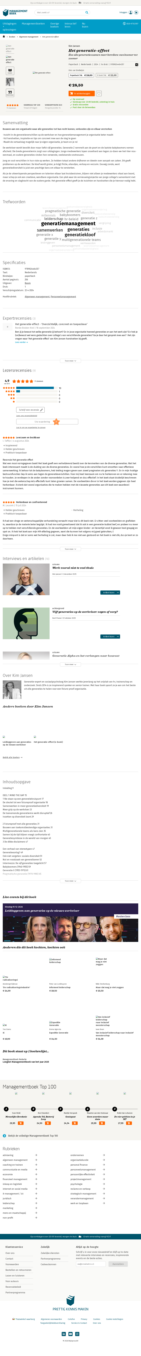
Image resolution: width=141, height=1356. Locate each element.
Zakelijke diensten (50, 1253)
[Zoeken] (86, 12)
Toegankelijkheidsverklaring (52, 1323)
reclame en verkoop (80, 1189)
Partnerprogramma (15, 1292)
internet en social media (15, 1189)
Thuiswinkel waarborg (25, 1319)
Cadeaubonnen (48, 1264)
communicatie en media (15, 1169)
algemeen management (15, 1160)
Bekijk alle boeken (11, 757)
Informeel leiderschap (59, 987)
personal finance (79, 1165)
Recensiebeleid (13, 1287)
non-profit (8, 1217)
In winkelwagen (82, 93)
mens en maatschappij (14, 1213)
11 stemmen (11, 108)
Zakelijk (45, 1246)
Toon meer (69, 361)
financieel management (15, 1179)
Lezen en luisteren (15, 1275)
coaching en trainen (13, 1165)
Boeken (12, 37)
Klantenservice (14, 1246)
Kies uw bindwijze (76, 70)
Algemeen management (28, 37)
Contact (9, 1258)
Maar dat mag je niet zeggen (110, 987)
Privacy (84, 1319)
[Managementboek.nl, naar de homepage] (15, 15)
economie (8, 1174)
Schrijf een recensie (29, 409)
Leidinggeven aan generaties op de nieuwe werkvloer (42, 910)
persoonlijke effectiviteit (82, 1174)
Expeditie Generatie (58, 1033)
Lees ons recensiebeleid (26, 416)
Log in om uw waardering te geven (30, 427)
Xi (3, 1033)
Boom (28, 283)
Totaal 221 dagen (30, 108)
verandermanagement (82, 1198)
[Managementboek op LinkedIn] (64, 1334)
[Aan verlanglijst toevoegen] (99, 93)
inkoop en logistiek (12, 1184)
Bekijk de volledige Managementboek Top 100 (33, 1135)
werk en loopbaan (79, 1203)
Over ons (10, 1253)
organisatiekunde (79, 1160)
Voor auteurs (12, 1281)
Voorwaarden (12, 1264)
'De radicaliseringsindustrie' (16, 987)
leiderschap (9, 1203)
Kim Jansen (74, 46)
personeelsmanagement (83, 1169)
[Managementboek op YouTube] (70, 1334)
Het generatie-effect (50, 37)
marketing (8, 1208)
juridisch (7, 1198)
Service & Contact (79, 1323)
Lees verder (20, 342)
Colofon (71, 1319)
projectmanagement (80, 1179)
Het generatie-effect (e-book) (48, 742)
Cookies (96, 1319)
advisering (8, 1155)
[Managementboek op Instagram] (77, 1334)
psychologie (76, 1184)
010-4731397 (132, 23)
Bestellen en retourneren (18, 1270)
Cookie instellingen (114, 1319)
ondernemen (77, 1155)
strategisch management (83, 1193)
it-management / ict (13, 1193)
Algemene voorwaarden (51, 1319)
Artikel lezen (108, 592)
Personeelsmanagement (63, 296)
